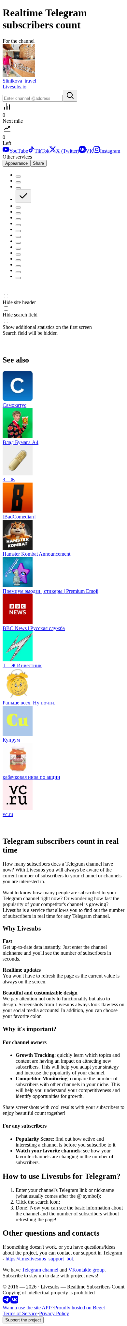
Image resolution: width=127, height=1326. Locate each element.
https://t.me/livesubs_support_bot (39, 1258)
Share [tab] (38, 163)
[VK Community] (14, 1301)
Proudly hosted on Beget (79, 1307)
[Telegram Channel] (6, 1301)
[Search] (70, 96)
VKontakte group (86, 1269)
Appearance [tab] (16, 163)
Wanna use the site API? (27, 1307)
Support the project (23, 1320)
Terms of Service (20, 1313)
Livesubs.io (14, 86)
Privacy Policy (54, 1313)
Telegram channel (40, 1269)
